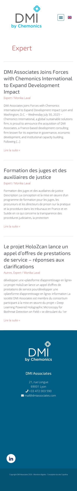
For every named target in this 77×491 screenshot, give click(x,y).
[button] (61, 17)
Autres (8, 272)
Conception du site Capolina (57, 474)
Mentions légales (39, 474)
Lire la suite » (12, 150)
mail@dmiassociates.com (40, 395)
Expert (8, 98)
